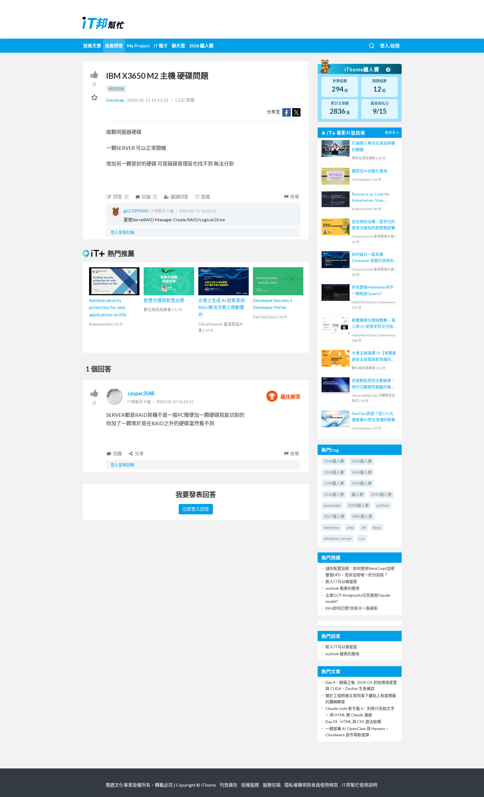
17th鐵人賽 (334, 483)
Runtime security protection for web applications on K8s (108, 307)
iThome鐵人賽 (362, 69)
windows (331, 527)
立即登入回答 (195, 509)
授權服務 (250, 784)
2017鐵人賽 (334, 516)
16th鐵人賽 (362, 461)
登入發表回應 (122, 464)
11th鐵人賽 (334, 494)
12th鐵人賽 (362, 483)
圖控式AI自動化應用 (369, 170)
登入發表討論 (122, 232)
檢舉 (294, 196)
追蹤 (205, 196)
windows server (338, 538)
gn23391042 (136, 210)
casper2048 (140, 393)
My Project (138, 45)
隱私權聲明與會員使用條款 (311, 784)
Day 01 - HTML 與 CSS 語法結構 (353, 721)
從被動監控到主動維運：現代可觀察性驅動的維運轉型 (373, 384)
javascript (332, 505)
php (350, 527)
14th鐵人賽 (362, 472)
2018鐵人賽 (358, 505)
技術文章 (92, 45)
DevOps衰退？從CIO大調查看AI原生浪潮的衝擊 (373, 416)
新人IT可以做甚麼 (341, 581)
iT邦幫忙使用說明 (359, 784)
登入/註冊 (390, 45)
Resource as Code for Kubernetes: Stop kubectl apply (371, 198)
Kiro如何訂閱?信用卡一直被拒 (351, 608)
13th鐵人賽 (334, 472)
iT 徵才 (161, 45)
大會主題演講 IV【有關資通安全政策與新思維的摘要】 (374, 356)
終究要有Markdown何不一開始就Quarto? (373, 290)
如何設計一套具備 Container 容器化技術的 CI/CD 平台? (373, 258)
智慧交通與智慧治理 (164, 300)
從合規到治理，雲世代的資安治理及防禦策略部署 (373, 224)
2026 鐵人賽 (201, 45)
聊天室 (178, 45)
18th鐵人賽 (362, 516)
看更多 (390, 133)
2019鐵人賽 (381, 494)
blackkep (115, 100)
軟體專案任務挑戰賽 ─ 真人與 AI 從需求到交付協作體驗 (373, 324)
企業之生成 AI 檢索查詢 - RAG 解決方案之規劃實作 (222, 307)
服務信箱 (272, 784)
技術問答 (114, 45)
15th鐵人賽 (334, 461)
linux (377, 527)
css (362, 538)
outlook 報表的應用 (342, 588)
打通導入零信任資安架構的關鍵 (373, 146)
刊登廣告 (229, 784)
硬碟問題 (116, 88)
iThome (208, 784)
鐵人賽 (357, 494)
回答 (120, 196)
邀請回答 (180, 196)
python (382, 505)
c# (363, 527)
